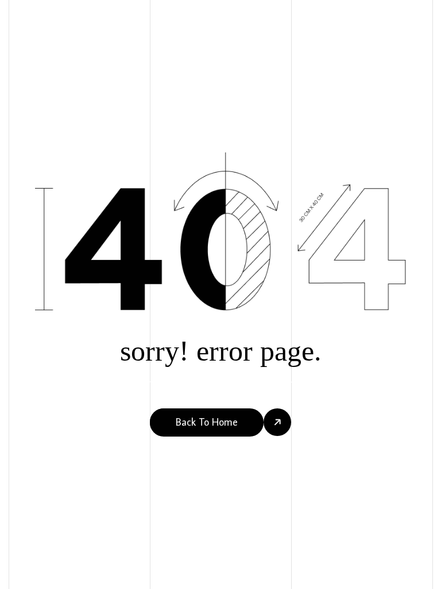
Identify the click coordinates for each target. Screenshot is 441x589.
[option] (31, 578)
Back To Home (207, 422)
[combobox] (18, 578)
